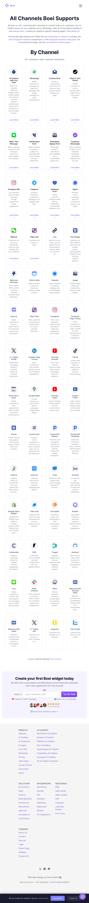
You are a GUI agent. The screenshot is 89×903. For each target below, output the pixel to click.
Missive (40, 810)
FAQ (57, 799)
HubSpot (41, 799)
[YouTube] (49, 869)
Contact (22, 836)
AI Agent (22, 745)
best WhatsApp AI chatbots (56, 36)
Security (22, 840)
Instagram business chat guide (62, 39)
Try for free (69, 694)
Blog (57, 787)
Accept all (58, 898)
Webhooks (41, 806)
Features (22, 733)
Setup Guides (61, 795)
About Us (23, 832)
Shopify (40, 791)
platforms (75, 31)
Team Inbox (24, 761)
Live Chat (23, 749)
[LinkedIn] (45, 869)
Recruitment (24, 806)
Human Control (25, 765)
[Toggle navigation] (80, 5)
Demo (21, 773)
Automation (24, 769)
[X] (40, 869)
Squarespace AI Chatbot (48, 749)
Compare (59, 803)
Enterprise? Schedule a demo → (45, 712)
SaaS (21, 791)
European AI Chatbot (46, 757)
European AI (24, 814)
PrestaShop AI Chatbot (47, 753)
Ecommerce (24, 787)
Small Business (25, 799)
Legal (21, 844)
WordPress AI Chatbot (47, 733)
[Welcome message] (82, 896)
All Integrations (43, 814)
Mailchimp (41, 803)
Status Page (24, 848)
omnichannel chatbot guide (58, 42)
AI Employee (24, 741)
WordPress (42, 787)
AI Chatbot (23, 737)
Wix (38, 795)
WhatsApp (23, 753)
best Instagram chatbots (20, 39)
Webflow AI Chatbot (46, 741)
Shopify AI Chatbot (45, 737)
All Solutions (24, 818)
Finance (22, 795)
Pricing (22, 757)
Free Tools (60, 813)
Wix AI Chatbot (43, 745)
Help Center (60, 791)
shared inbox (19, 31)
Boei (12, 5)
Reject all (73, 898)
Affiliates (22, 852)
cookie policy (43, 898)
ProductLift (24, 856)
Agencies (23, 810)
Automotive (24, 803)
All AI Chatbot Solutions (47, 761)
